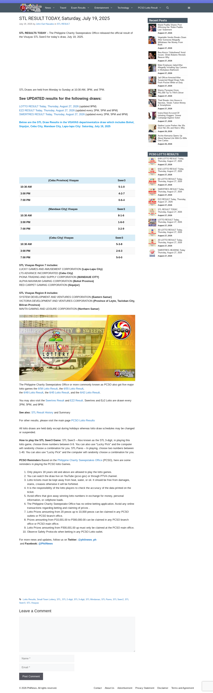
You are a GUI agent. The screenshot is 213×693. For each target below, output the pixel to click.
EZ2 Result (76, 400)
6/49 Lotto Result (33, 392)
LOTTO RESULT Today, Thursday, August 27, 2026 (49, 106)
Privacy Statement (144, 688)
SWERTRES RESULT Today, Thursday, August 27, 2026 (52, 114)
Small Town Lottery (46, 599)
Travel (63, 7)
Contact (98, 688)
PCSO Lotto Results (83, 420)
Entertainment (101, 7)
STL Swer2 (118, 599)
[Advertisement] (77, 65)
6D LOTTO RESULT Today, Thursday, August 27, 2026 (170, 180)
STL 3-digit (79, 599)
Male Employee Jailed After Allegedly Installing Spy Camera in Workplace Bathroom (172, 67)
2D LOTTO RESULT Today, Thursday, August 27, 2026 (170, 241)
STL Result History (42, 412)
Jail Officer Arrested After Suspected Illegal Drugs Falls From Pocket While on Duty (171, 80)
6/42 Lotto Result (90, 392)
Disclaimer (162, 688)
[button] (167, 7)
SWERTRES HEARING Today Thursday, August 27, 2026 (171, 251)
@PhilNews (46, 543)
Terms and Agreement (182, 688)
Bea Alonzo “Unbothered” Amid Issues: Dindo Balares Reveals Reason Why (172, 54)
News (48, 7)
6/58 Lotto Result (48, 388)
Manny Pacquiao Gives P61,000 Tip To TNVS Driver (171, 91)
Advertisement (124, 688)
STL (59, 599)
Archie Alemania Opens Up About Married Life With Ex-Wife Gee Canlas (172, 138)
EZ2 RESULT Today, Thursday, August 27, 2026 (47, 110)
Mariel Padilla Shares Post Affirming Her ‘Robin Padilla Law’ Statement (170, 27)
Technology (123, 7)
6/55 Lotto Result (73, 388)
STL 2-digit (67, 599)
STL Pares (106, 599)
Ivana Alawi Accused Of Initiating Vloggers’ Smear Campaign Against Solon (169, 115)
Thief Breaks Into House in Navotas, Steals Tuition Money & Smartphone (172, 102)
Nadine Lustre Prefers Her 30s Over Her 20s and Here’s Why (171, 126)
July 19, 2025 (75, 36)
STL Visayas (33, 603)
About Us (109, 688)
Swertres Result (55, 400)
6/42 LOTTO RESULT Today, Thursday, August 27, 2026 (171, 170)
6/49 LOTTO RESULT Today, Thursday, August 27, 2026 (171, 159)
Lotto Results (29, 599)
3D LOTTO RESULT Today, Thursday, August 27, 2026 (170, 231)
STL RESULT (63, 24)
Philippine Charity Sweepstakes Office (80, 460)
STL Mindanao (93, 599)
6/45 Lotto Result (59, 392)
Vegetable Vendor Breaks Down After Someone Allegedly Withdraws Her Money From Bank (172, 41)
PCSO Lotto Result (147, 7)
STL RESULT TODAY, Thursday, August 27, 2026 (170, 210)
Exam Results (78, 7)
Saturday (87, 126)
